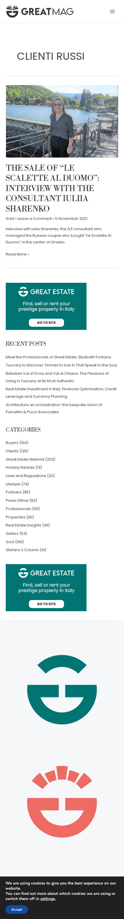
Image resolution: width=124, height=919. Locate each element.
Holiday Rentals (20, 467)
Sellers (12, 533)
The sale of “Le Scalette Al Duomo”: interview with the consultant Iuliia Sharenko (52, 189)
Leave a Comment (34, 218)
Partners (14, 492)
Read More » (17, 254)
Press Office (17, 500)
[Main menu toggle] (112, 11)
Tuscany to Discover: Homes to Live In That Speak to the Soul (61, 365)
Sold (10, 218)
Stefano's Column (22, 549)
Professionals (18, 508)
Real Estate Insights (23, 525)
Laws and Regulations (26, 475)
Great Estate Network (25, 459)
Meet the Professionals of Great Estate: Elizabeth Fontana (58, 357)
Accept (16, 909)
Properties (15, 517)
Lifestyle (13, 484)
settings (47, 898)
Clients (12, 451)
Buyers (12, 442)
